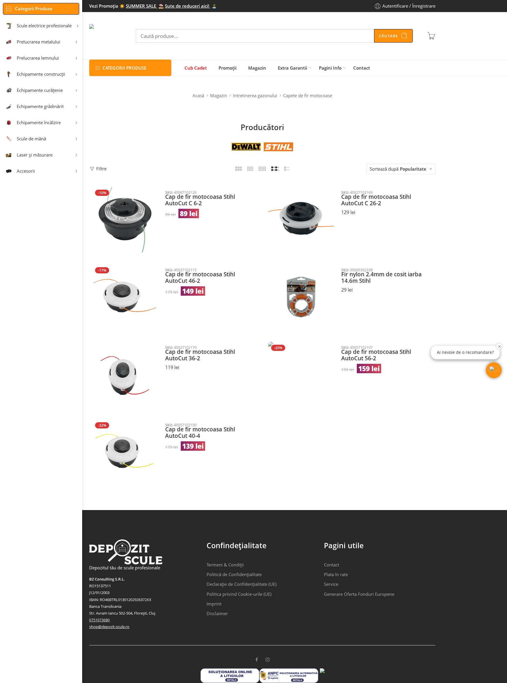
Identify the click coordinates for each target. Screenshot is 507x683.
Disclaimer (217, 613)
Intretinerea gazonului (255, 95)
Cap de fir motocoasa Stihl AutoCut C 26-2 (376, 200)
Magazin (257, 68)
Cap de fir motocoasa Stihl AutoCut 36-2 (200, 355)
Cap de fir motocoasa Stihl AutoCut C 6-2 (200, 200)
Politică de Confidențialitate (234, 574)
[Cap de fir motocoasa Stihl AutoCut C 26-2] (301, 220)
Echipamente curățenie (40, 90)
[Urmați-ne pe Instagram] (267, 659)
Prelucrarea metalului (38, 42)
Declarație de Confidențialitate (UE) (241, 584)
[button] (493, 370)
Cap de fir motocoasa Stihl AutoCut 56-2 (376, 355)
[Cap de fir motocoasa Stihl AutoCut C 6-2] (125, 220)
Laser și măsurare (35, 155)
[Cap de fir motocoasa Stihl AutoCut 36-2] (125, 375)
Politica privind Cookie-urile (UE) (239, 594)
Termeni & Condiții (225, 565)
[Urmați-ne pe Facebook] (256, 659)
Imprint (214, 604)
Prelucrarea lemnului (38, 58)
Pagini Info (330, 68)
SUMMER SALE (141, 6)
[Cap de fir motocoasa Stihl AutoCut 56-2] (301, 375)
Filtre (101, 168)
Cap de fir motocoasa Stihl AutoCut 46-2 (200, 277)
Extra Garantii (292, 68)
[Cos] (431, 36)
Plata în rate (336, 574)
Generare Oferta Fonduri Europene (359, 594)
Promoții (227, 68)
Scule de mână (31, 139)
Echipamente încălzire (39, 122)
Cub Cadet (196, 68)
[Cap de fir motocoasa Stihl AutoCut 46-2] (125, 297)
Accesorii (26, 171)
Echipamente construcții (41, 74)
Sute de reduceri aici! (187, 6)
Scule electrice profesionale (44, 25)
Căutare (388, 35)
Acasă (198, 95)
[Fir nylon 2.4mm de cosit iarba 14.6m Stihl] (301, 297)
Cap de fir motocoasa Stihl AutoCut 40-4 (200, 432)
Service (331, 584)
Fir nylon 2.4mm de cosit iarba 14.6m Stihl (381, 277)
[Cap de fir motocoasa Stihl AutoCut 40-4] (125, 452)
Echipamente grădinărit (40, 106)
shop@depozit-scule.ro (109, 626)
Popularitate (413, 169)
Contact (361, 68)
